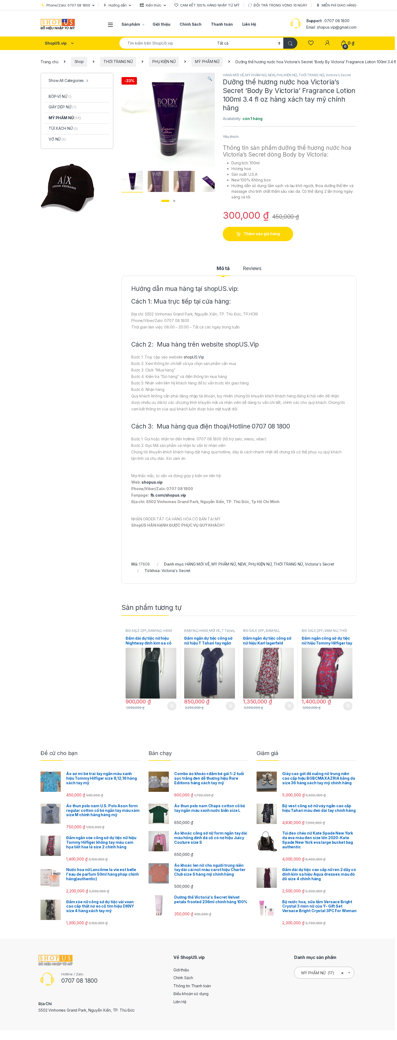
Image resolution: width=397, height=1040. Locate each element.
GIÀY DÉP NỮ (62, 107)
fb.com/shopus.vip (168, 495)
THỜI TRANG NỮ (118, 61)
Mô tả (223, 268)
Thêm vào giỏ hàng (262, 233)
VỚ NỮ (57, 139)
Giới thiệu (161, 24)
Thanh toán (222, 24)
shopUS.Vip (242, 344)
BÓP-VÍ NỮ (60, 96)
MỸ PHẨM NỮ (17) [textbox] (322, 973)
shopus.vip (152, 482)
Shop (79, 61)
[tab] (223, 271)
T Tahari (227, 631)
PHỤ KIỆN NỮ (163, 61)
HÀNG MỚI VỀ (233, 75)
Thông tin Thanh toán (192, 985)
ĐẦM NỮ (154, 631)
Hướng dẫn (118, 5)
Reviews (252, 268)
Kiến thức (154, 5)
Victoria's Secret (338, 75)
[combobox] (166, 43)
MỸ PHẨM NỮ (207, 61)
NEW (271, 75)
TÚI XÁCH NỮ (63, 128)
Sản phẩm (131, 24)
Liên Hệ (249, 24)
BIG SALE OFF (136, 631)
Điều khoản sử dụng (190, 993)
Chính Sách (190, 24)
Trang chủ (49, 61)
